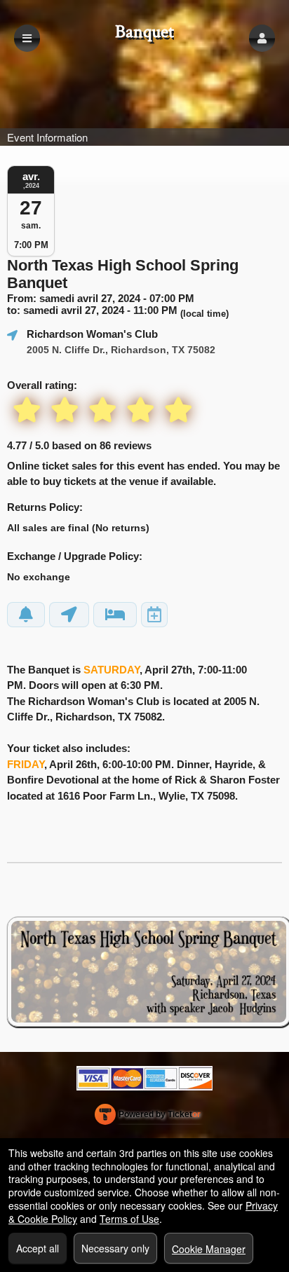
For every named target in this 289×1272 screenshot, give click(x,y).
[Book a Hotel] (115, 615)
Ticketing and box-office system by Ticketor (148, 1117)
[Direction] (69, 615)
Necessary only (115, 1248)
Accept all (37, 1248)
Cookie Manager (209, 1249)
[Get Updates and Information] (26, 615)
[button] (262, 38)
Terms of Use (129, 1219)
